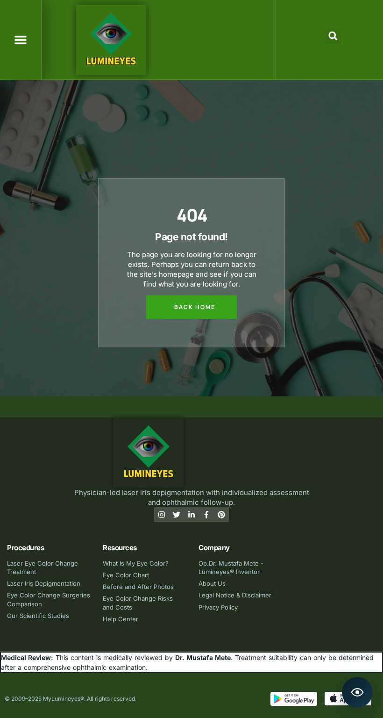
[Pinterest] (221, 514)
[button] (20, 40)
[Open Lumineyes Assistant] (357, 692)
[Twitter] (176, 514)
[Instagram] (161, 514)
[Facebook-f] (206, 514)
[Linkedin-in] (191, 514)
